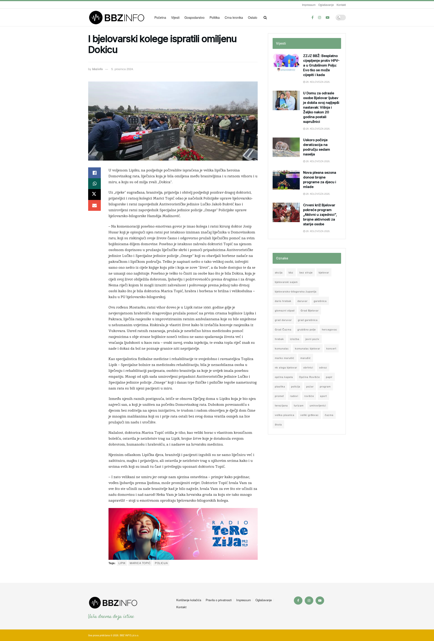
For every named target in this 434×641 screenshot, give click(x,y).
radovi (294, 396)
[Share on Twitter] (94, 194)
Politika (215, 17)
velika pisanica (284, 415)
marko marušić (284, 358)
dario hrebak (283, 301)
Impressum (309, 5)
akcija (279, 272)
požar (310, 386)
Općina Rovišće (309, 377)
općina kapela (284, 377)
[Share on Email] (94, 205)
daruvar (302, 301)
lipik (121, 563)
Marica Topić (140, 563)
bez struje (306, 272)
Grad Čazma (283, 329)
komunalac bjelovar (307, 348)
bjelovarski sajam (286, 282)
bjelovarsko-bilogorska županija (295, 291)
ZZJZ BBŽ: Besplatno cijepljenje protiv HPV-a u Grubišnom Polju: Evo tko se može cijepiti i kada (321, 65)
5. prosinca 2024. (122, 69)
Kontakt (341, 5)
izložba (294, 339)
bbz (291, 272)
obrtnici (308, 367)
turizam (299, 405)
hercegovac (329, 329)
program (325, 386)
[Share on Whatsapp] (94, 183)
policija (161, 563)
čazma (329, 415)
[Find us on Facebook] (312, 17)
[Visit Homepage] (118, 17)
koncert (331, 348)
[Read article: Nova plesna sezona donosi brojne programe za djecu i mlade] (286, 180)
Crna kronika (234, 17)
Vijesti (175, 17)
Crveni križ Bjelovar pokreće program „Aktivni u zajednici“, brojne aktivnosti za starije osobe (320, 214)
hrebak (279, 339)
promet (279, 396)
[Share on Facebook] (94, 172)
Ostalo (252, 17)
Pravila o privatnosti (219, 600)
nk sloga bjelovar (286, 367)
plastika (280, 386)
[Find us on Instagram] (319, 17)
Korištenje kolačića (188, 600)
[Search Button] (265, 17)
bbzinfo (97, 69)
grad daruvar (283, 320)
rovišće (309, 396)
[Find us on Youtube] (327, 17)
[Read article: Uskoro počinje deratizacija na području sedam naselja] (286, 147)
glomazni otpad (285, 310)
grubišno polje (306, 329)
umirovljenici (318, 405)
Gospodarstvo (194, 17)
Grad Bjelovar (310, 310)
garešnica (320, 301)
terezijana (281, 405)
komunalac (282, 348)
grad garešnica (308, 320)
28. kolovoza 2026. (317, 81)
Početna (160, 17)
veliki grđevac (309, 415)
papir (329, 377)
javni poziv (312, 339)
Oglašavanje (326, 5)
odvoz (323, 367)
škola (278, 424)
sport (323, 396)
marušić (305, 358)
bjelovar (324, 272)
